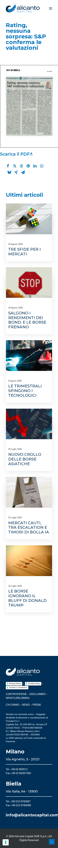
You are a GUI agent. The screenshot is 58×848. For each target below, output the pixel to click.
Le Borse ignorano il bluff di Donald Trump (27, 598)
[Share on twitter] (14, 166)
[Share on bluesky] (9, 172)
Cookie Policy (34, 683)
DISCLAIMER (37, 694)
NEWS (26, 704)
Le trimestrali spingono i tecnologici (25, 391)
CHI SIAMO (12, 704)
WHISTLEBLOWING (17, 698)
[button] (50, 8)
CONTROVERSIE (16, 694)
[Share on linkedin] (35, 166)
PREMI (37, 704)
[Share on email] (23, 172)
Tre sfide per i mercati (24, 251)
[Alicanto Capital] (23, 8)
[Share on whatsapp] (42, 166)
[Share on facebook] (8, 166)
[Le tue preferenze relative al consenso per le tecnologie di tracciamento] (6, 842)
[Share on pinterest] (28, 166)
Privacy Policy (15, 683)
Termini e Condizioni (18, 687)
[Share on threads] (21, 166)
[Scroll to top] (51, 841)
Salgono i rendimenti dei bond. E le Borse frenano (27, 320)
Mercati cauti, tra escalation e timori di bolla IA (28, 528)
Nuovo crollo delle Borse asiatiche (24, 459)
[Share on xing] (16, 172)
